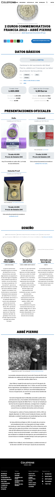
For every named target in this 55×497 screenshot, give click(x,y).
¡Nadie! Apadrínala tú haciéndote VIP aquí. (34, 33)
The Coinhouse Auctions (18, 202)
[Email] (18, 41)
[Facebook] (5, 41)
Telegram (48, 481)
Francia (27, 74)
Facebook (48, 474)
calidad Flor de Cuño (41, 163)
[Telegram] (21, 41)
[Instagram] (42, 479)
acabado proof (13, 216)
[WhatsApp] (15, 41)
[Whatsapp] (42, 476)
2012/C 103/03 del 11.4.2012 (31, 80)
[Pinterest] (11, 41)
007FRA (41, 60)
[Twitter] (8, 41)
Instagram (48, 479)
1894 (24, 83)
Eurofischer (18, 149)
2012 (37, 74)
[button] (46, 2)
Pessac (27, 77)
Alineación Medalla (47, 237)
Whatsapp (48, 476)
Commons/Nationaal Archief (37, 371)
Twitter (48, 484)
